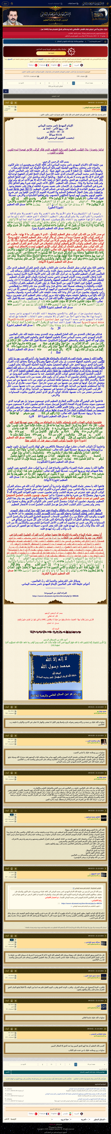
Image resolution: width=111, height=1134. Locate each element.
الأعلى (7, 1072)
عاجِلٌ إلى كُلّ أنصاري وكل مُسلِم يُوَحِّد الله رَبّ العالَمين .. (89, 1079)
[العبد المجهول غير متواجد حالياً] (103, 874)
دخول (5, 3)
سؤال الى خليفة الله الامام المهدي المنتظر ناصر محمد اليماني (87, 1089)
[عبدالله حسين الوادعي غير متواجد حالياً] (103, 943)
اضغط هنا (51, 53)
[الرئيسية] (107, 3)
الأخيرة (22, 83)
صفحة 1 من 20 (89, 83)
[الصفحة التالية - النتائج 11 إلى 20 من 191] (40, 83)
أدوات (7, 102)
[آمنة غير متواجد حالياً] (103, 1006)
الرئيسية (13, 1119)
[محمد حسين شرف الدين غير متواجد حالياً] (103, 976)
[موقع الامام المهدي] (93, 3)
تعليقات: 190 (81, 76)
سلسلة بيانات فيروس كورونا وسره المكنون (51, 49)
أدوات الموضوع (56, 96)
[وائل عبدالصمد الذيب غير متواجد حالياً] (103, 741)
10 (105, 1029)
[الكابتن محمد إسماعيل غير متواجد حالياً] (103, 818)
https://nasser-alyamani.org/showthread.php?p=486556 (81, 903)
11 (49, 83)
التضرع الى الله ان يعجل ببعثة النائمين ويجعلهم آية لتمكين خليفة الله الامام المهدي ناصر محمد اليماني (75, 1094)
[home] (105, 41)
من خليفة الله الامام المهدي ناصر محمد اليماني (92, 1099)
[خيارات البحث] (12, 4)
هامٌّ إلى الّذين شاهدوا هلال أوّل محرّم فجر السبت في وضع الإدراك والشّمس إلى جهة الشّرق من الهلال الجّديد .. (38, 1079)
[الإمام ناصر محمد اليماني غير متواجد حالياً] (103, 108)
